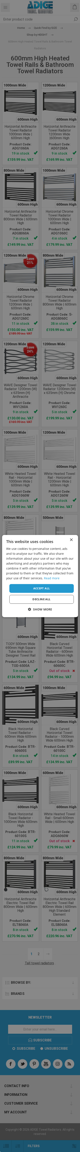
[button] (40, 609)
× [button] (71, 540)
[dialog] (40, 576)
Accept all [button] (41, 588)
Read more (52, 578)
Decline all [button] (41, 599)
